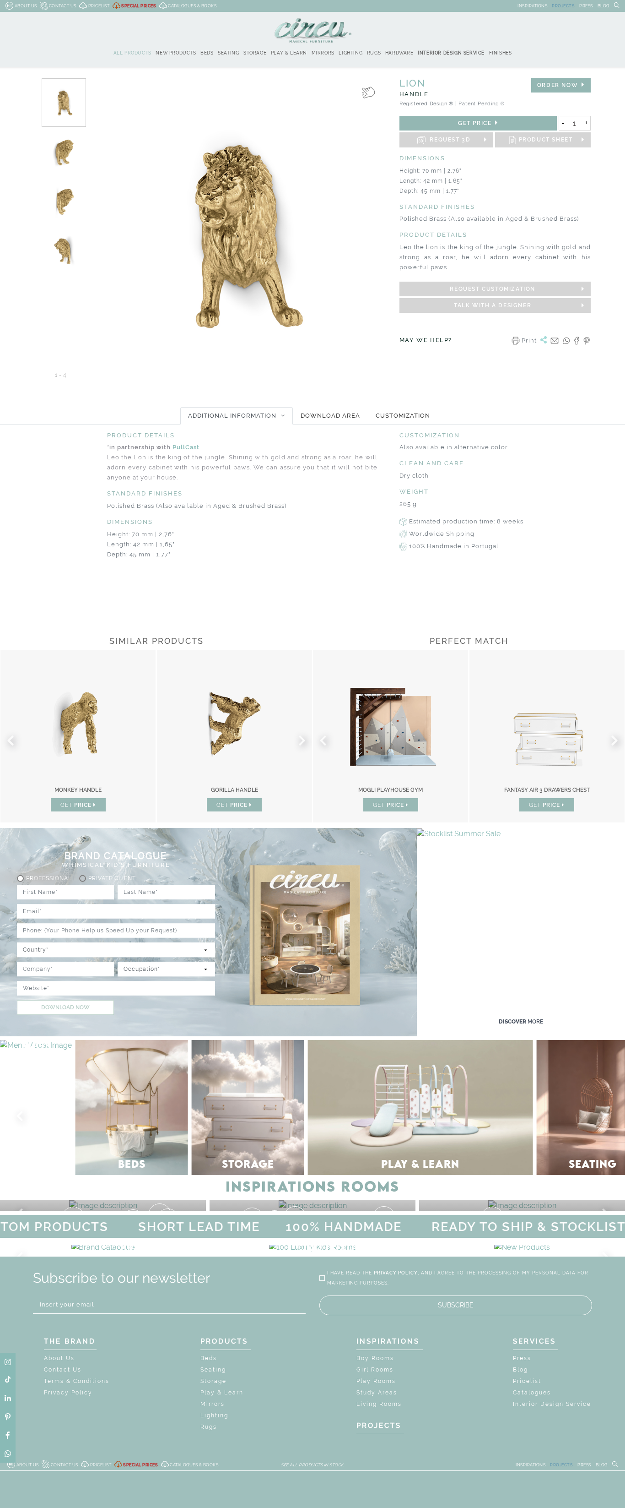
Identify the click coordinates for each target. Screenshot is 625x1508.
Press (522, 1358)
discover (521, 1021)
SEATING (228, 52)
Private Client (112, 879)
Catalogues (532, 1392)
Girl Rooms (374, 1369)
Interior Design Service (552, 1404)
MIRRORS (323, 52)
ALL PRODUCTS (132, 52)
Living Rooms (379, 1404)
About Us (59, 1358)
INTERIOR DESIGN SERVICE (451, 52)
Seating (213, 1369)
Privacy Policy (68, 1392)
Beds (208, 1358)
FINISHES (500, 52)
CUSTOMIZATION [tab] (403, 415)
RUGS (374, 52)
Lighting (214, 1415)
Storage (213, 1381)
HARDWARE (399, 52)
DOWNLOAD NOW (65, 1008)
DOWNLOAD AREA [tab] (330, 415)
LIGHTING (350, 52)
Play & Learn (221, 1392)
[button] (21, 1116)
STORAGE (254, 52)
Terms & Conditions (76, 1381)
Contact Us (62, 1369)
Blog (520, 1369)
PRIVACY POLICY (396, 1272)
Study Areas (376, 1392)
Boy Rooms (375, 1358)
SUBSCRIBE (456, 1305)
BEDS (206, 52)
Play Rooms (376, 1381)
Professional (49, 879)
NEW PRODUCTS (176, 52)
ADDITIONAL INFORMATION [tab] (232, 415)
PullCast (185, 447)
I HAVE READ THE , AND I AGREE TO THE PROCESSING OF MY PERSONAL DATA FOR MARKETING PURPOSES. (457, 1277)
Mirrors (212, 1404)
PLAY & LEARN (289, 52)
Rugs (208, 1427)
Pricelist (527, 1381)
